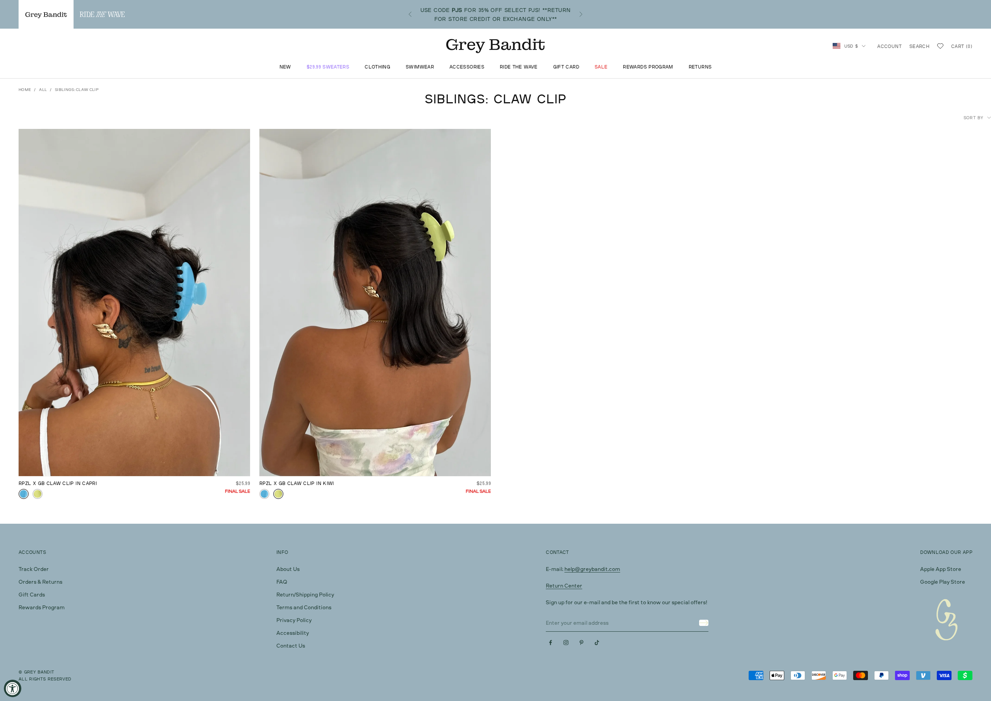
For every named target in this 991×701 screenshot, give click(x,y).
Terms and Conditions (303, 607)
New (285, 67)
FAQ (281, 581)
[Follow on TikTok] (597, 642)
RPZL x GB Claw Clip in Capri (58, 483)
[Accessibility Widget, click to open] (12, 688)
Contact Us (290, 645)
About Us (288, 568)
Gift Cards (32, 594)
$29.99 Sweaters (328, 67)
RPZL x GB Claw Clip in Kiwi (296, 483)
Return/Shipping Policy (305, 594)
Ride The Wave (519, 67)
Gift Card (566, 67)
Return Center (564, 585)
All (43, 89)
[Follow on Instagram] (566, 642)
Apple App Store (940, 568)
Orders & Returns (40, 581)
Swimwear (420, 67)
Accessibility (292, 632)
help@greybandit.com (592, 568)
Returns (700, 67)
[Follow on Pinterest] (581, 642)
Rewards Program (648, 67)
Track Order (34, 568)
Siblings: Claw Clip (77, 89)
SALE (601, 67)
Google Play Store (942, 581)
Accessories (466, 67)
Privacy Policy (294, 620)
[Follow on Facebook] (550, 642)
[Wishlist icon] (940, 46)
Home (25, 89)
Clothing (377, 67)
